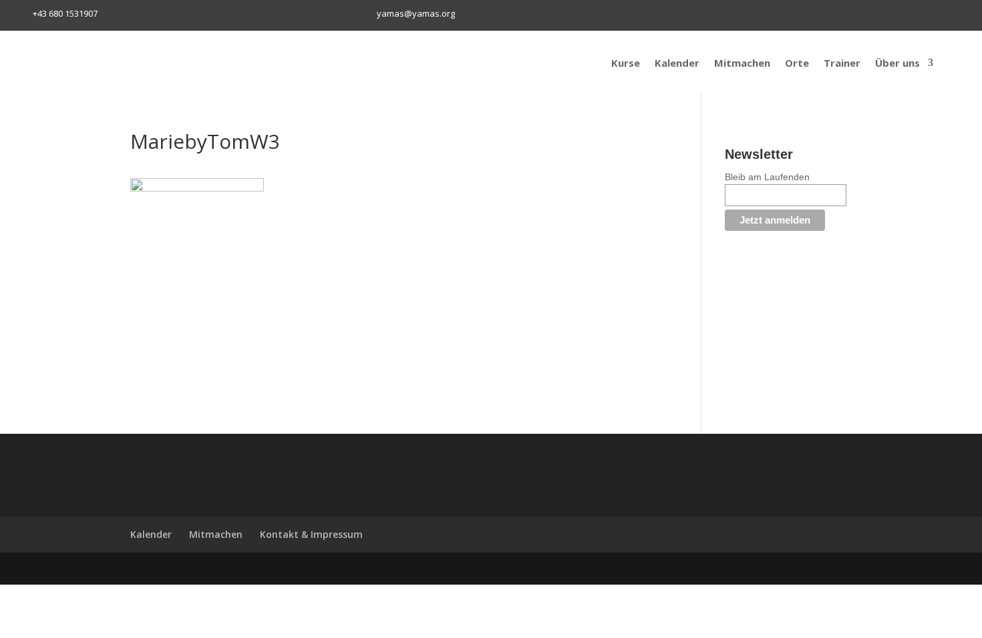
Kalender (677, 62)
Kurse (625, 62)
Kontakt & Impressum (311, 534)
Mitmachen (742, 62)
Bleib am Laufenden (767, 177)
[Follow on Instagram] (732, 16)
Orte (797, 62)
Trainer (842, 62)
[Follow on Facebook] (709, 16)
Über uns (897, 62)
